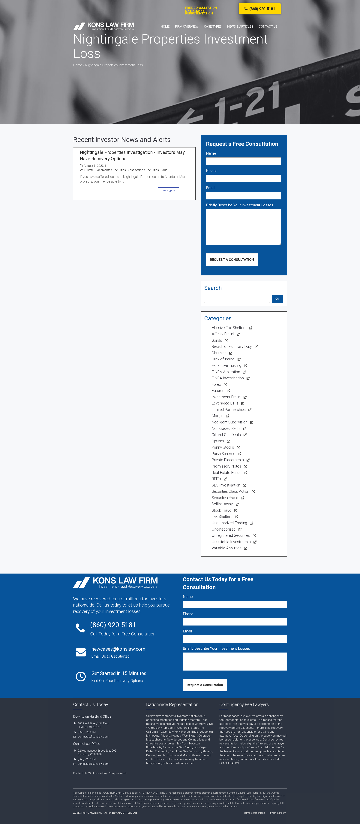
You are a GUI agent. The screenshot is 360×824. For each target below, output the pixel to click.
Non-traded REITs (226, 428)
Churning (219, 353)
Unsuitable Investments (231, 542)
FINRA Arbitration (226, 372)
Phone (211, 170)
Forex (216, 384)
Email (210, 188)
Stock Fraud (221, 510)
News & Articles (240, 26)
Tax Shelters (222, 516)
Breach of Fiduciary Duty (232, 346)
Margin (217, 416)
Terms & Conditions (254, 812)
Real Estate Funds (226, 472)
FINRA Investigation (228, 378)
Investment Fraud (226, 397)
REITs (216, 479)
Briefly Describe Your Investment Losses (239, 205)
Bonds (217, 340)
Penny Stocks (223, 447)
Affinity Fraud (223, 334)
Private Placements (97, 170)
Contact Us (268, 26)
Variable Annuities (226, 548)
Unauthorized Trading (229, 523)
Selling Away (222, 504)
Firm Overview (186, 26)
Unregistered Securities (231, 535)
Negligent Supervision (230, 422)
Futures (218, 390)
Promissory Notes (226, 466)
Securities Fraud (156, 170)
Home (165, 26)
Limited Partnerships (229, 409)
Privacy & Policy (277, 812)
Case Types (213, 26)
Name (211, 153)
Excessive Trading (226, 365)
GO (277, 298)
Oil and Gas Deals (226, 434)
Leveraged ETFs (225, 403)
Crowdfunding (223, 359)
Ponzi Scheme (223, 453)
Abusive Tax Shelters (229, 328)
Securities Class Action (127, 170)
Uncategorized (224, 529)
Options (218, 441)
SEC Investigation (226, 485)
